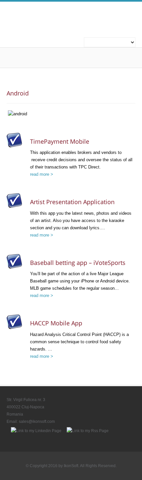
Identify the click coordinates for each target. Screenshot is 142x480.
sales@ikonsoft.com (37, 421)
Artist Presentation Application (72, 202)
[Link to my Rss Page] (88, 431)
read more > (41, 174)
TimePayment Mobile (59, 141)
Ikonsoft (68, 15)
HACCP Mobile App (56, 323)
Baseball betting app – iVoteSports (77, 263)
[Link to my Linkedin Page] (36, 431)
